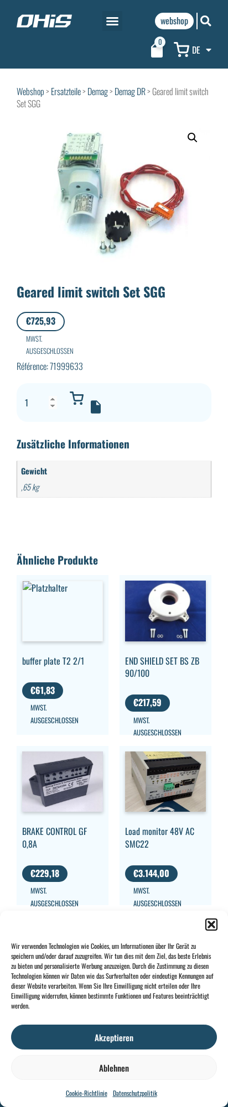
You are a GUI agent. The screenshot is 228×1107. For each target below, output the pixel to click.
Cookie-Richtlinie (86, 1093)
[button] (211, 924)
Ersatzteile (66, 91)
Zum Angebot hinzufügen (95, 407)
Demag (97, 91)
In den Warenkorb (76, 398)
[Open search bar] (205, 20)
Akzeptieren (114, 1037)
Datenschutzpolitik (135, 1093)
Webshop (30, 91)
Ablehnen (114, 1068)
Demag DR (130, 91)
